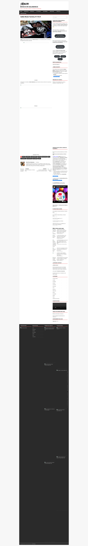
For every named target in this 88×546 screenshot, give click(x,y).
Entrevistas (26, 11)
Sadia (39, 158)
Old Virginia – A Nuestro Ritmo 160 (67, 380)
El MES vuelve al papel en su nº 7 (57, 218)
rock (49, 156)
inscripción (63, 56)
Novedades (54, 293)
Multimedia (45, 11)
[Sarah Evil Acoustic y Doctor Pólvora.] (50, 365)
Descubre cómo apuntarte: (58, 75)
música (39, 156)
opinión (54, 295)
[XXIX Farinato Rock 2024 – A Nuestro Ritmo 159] (62, 410)
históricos (61, 233)
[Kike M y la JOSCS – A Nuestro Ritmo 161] (62, 328)
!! (61, 271)
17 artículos (37, 162)
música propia (44, 156)
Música (54, 292)
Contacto (58, 11)
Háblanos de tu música (57, 79)
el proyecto (57, 56)
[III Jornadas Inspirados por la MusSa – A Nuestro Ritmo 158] (62, 457)
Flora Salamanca (31, 18)
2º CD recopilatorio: (60, 36)
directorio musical (56, 71)
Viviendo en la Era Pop (56, 298)
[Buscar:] (60, 17)
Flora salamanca (33, 156)
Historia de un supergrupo (61, 248)
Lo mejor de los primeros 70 (61, 235)
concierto (27, 156)
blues (23, 156)
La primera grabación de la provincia (62, 257)
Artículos (32, 11)
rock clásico (29, 158)
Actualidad (38, 11)
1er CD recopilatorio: (60, 47)
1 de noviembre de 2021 (25, 18)
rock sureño (35, 158)
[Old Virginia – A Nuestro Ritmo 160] (62, 370)
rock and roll (23, 158)
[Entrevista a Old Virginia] (50, 329)
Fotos (36, 18)
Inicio (21, 11)
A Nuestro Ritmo (23, 13)
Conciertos (54, 284)
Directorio (52, 11)
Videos (33, 333)
